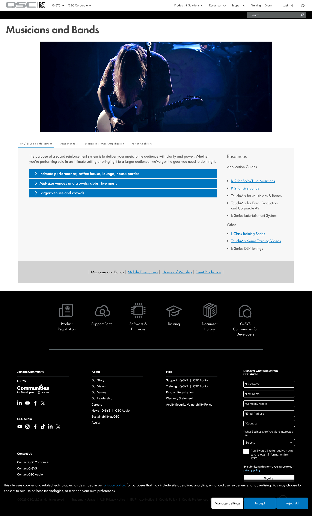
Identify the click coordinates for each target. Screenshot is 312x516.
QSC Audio (24, 419)
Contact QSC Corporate (32, 462)
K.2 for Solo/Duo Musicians (253, 181)
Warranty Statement (179, 398)
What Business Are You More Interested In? (268, 433)
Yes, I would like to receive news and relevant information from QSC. (272, 454)
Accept (260, 503)
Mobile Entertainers (143, 272)
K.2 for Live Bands (245, 188)
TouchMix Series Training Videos (256, 241)
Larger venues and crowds (61, 193)
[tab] (36, 144)
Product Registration (180, 392)
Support (236, 6)
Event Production (208, 272)
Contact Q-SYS (27, 469)
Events (269, 6)
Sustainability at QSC (105, 417)
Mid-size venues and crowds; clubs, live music (78, 183)
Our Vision (99, 386)
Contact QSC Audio (30, 475)
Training (256, 6)
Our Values (99, 392)
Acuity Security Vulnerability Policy (189, 405)
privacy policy (252, 470)
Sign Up (269, 478)
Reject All (292, 503)
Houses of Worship (177, 272)
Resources (215, 6)
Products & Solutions (186, 6)
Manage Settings (227, 503)
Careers (97, 405)
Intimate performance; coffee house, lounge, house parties (89, 173)
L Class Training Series (248, 233)
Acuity (96, 423)
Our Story (98, 380)
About (96, 372)
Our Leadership (102, 398)
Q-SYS (21, 381)
